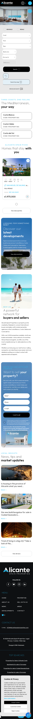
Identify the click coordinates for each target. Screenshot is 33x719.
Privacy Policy (10, 423)
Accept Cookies (15, 702)
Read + (4, 490)
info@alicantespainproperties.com (18, 627)
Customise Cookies (15, 706)
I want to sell (16, 415)
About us (6, 602)
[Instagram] (19, 584)
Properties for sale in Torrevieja (16, 672)
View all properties (16, 211)
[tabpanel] (16, 179)
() (4, 615)
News (4, 606)
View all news (16, 554)
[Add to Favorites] (28, 160)
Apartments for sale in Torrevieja (16, 664)
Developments (8, 611)
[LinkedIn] (25, 584)
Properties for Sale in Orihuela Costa (16, 660)
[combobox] (16, 35)
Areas (19, 606)
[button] (28, 715)
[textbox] (17, 35)
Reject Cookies (16, 711)
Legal (27, 638)
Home (4, 598)
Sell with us (22, 602)
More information (9, 698)
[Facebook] (8, 584)
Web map (22, 641)
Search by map (14, 82)
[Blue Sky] (14, 584)
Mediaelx (21, 645)
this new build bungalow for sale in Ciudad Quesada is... (16, 513)
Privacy (10, 641)
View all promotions (16, 254)
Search (15, 69)
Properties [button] (21, 598)
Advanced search (14, 89)
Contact (21, 611)
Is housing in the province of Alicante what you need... (13, 484)
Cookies (16, 641)
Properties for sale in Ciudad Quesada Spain (16, 668)
